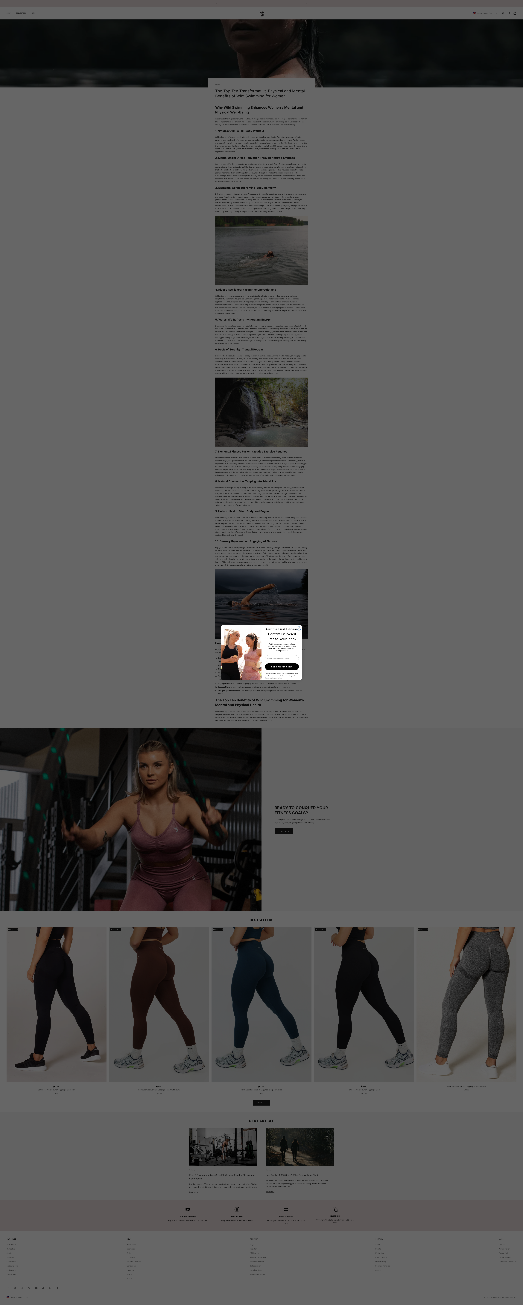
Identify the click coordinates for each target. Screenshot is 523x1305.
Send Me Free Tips (282, 667)
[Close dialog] (299, 628)
